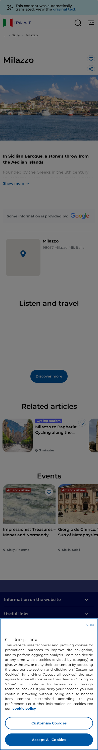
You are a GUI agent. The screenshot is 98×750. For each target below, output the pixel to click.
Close (90, 625)
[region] (49, 684)
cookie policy (24, 708)
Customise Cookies (49, 723)
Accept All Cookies (49, 739)
